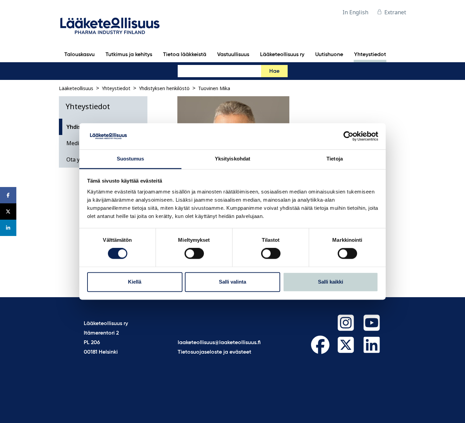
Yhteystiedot (116, 88)
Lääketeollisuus (76, 88)
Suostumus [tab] (130, 159)
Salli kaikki (330, 282)
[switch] (194, 253)
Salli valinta (232, 282)
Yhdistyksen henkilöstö (164, 88)
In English (355, 12)
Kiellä (134, 282)
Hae (274, 71)
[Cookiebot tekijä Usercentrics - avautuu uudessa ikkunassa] (348, 136)
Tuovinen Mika (214, 88)
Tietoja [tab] (334, 159)
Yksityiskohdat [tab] (232, 159)
